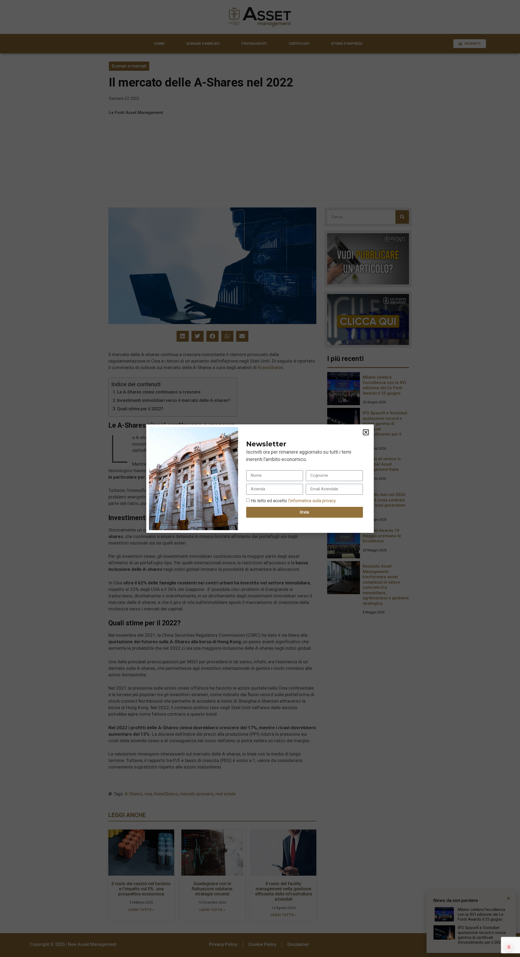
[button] (365, 432)
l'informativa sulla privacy (311, 500)
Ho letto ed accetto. (293, 500)
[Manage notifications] (509, 947)
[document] (260, 478)
